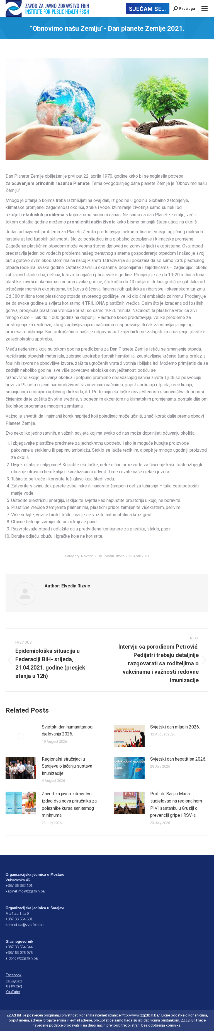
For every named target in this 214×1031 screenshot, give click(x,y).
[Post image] (21, 736)
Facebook (13, 975)
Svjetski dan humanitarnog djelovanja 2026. (67, 730)
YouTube (13, 992)
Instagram (14, 980)
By (111, 556)
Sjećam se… (147, 9)
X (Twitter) (14, 986)
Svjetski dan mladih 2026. (175, 727)
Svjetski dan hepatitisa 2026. (178, 759)
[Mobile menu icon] (204, 8)
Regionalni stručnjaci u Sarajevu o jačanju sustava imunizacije (67, 766)
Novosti (87, 556)
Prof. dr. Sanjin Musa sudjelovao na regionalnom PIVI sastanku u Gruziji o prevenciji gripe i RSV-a (176, 804)
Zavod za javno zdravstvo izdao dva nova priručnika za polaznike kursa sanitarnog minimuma (69, 804)
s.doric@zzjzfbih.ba (22, 958)
